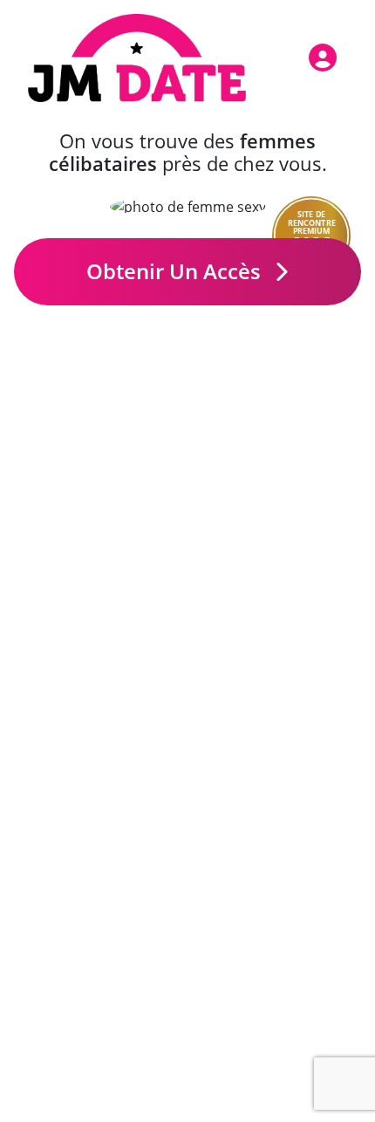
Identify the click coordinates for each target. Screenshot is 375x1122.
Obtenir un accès (176, 271)
